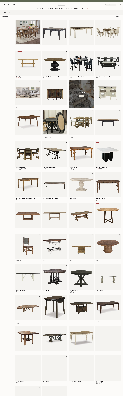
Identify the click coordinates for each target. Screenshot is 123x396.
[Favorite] (39, 21)
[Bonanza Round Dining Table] (28, 368)
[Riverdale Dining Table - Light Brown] (28, 307)
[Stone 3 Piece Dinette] (108, 92)
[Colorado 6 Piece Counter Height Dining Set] (108, 63)
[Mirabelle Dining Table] (81, 184)
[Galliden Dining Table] (28, 63)
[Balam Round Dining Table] (108, 246)
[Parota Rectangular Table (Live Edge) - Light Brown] (54, 184)
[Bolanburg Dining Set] (108, 32)
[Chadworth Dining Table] (81, 154)
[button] (38, 8)
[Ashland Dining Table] (108, 277)
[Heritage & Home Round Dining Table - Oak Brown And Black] (54, 63)
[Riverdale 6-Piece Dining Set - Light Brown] (28, 32)
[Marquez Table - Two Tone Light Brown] (81, 215)
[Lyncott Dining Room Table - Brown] (28, 122)
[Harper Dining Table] (54, 277)
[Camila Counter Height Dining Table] (108, 154)
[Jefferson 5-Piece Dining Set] (28, 154)
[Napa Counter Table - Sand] (54, 215)
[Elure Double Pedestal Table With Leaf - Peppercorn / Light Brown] (108, 122)
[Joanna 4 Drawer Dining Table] (108, 184)
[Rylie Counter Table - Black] (81, 277)
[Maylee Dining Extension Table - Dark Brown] (54, 338)
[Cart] (120, 4)
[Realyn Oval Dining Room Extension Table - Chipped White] (81, 338)
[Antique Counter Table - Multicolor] (28, 246)
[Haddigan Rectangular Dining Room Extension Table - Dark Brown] (108, 307)
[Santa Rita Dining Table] (108, 368)
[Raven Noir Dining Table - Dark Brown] (54, 32)
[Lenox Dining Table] (54, 368)
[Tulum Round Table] (108, 215)
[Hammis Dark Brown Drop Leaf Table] (54, 307)
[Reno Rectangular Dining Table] (81, 246)
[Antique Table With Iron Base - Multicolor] (54, 154)
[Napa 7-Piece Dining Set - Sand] (81, 122)
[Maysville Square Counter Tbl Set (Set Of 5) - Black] (81, 63)
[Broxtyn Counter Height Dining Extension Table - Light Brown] (28, 184)
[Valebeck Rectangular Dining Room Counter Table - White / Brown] (54, 246)
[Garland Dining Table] (28, 215)
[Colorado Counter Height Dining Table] (81, 307)
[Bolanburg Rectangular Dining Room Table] (81, 32)
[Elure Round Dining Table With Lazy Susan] (108, 338)
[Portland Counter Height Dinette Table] (81, 368)
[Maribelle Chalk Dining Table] (28, 277)
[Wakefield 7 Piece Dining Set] (28, 92)
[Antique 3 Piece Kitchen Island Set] (54, 92)
